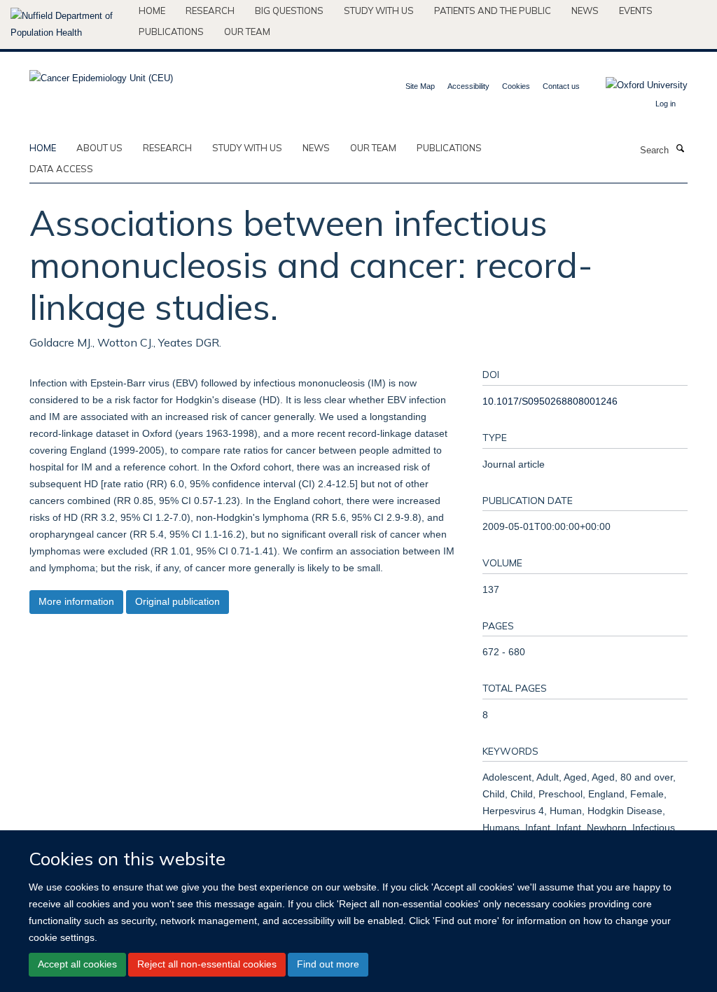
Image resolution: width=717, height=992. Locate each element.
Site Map (420, 86)
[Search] (680, 149)
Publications (171, 31)
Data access (61, 168)
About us (99, 147)
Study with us (379, 10)
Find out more (328, 964)
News (585, 10)
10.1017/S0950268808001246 (550, 401)
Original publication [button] (177, 601)
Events (636, 10)
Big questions (289, 10)
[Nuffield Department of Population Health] (69, 24)
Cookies (516, 86)
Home (152, 10)
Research (210, 10)
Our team (247, 31)
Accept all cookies (77, 964)
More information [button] (76, 601)
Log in (665, 103)
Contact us (561, 86)
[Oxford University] (636, 85)
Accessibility (468, 86)
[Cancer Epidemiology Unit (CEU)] (101, 74)
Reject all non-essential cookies (207, 964)
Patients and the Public (492, 10)
